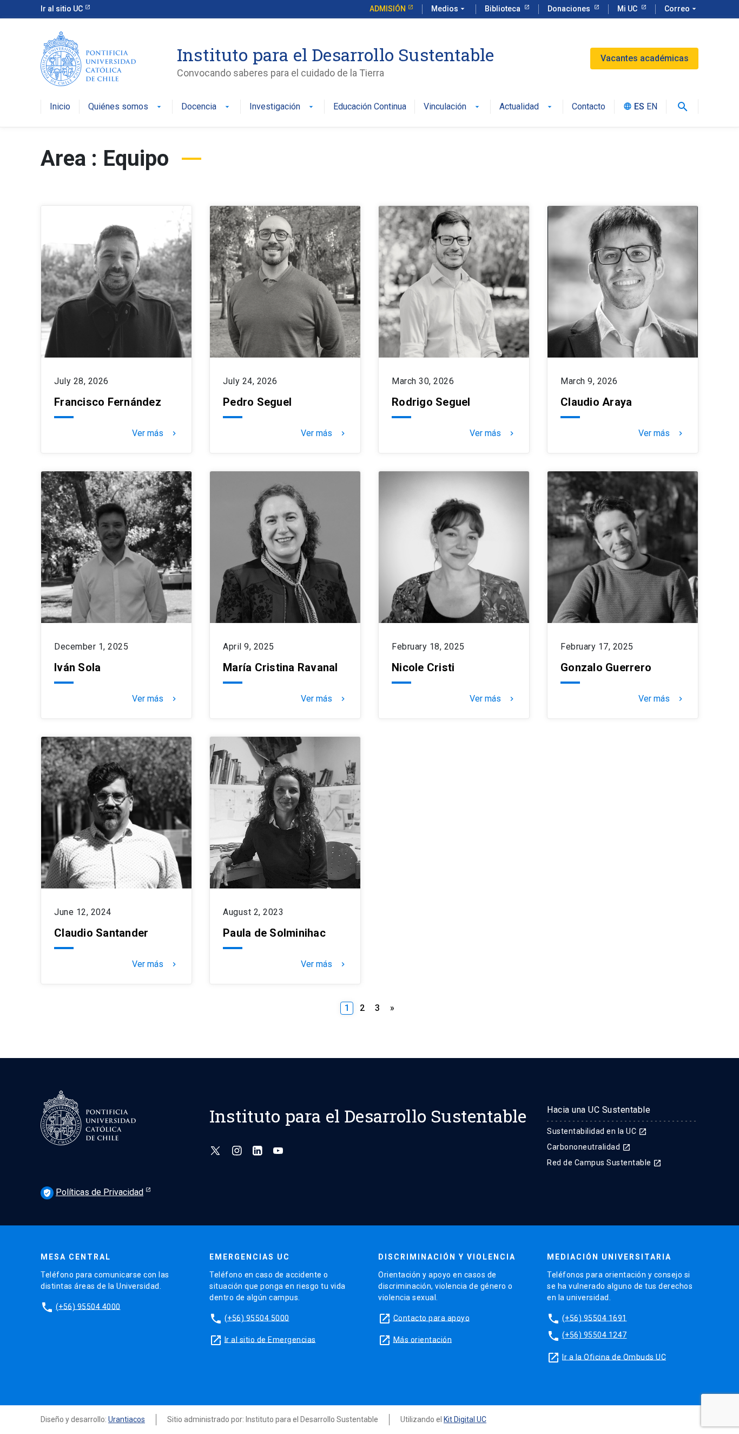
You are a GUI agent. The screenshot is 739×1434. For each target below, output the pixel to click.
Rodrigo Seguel (431, 402)
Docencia (206, 107)
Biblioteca (503, 8)
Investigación (282, 107)
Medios (449, 8)
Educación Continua (369, 107)
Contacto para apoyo (431, 1317)
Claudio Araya (596, 402)
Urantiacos (126, 1419)
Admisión (388, 8)
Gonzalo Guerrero (605, 667)
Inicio (60, 107)
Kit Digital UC (465, 1419)
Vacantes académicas (645, 58)
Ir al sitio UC (62, 8)
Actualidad (526, 107)
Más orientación (422, 1339)
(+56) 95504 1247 (594, 1335)
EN (651, 107)
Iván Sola (77, 667)
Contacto (588, 107)
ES (639, 107)
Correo (681, 8)
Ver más (155, 433)
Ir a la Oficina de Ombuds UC (614, 1356)
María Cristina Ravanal (280, 667)
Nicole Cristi (423, 667)
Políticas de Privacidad (93, 1192)
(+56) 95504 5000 (257, 1317)
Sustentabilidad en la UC (597, 1131)
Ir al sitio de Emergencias (270, 1339)
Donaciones (569, 8)
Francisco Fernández (107, 402)
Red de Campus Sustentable (604, 1162)
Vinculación (452, 107)
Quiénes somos (125, 107)
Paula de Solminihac (275, 932)
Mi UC (628, 8)
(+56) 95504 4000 (88, 1306)
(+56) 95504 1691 (594, 1317)
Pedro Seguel (257, 402)
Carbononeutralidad (589, 1147)
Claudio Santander (101, 932)
